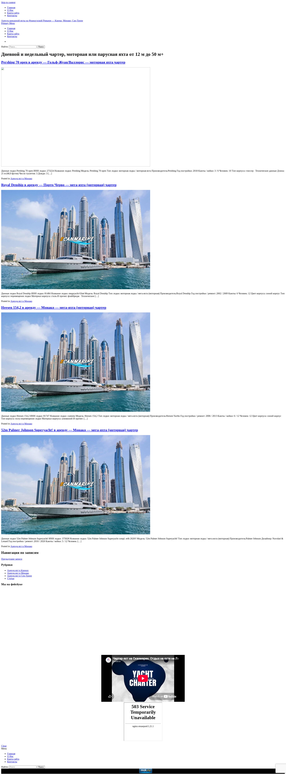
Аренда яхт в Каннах (18, 570)
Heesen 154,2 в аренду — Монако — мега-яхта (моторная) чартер (53, 307)
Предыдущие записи (11, 559)
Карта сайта (13, 13)
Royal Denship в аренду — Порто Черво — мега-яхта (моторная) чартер (58, 185)
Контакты (12, 15)
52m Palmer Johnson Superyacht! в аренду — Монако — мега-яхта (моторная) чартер (69, 430)
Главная (11, 7)
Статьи (10, 578)
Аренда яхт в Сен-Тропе (19, 576)
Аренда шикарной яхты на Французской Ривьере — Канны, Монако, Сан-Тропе (42, 20)
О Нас (10, 10)
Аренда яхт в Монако (21, 178)
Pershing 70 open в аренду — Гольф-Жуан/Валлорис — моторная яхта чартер (63, 62)
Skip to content (8, 2)
